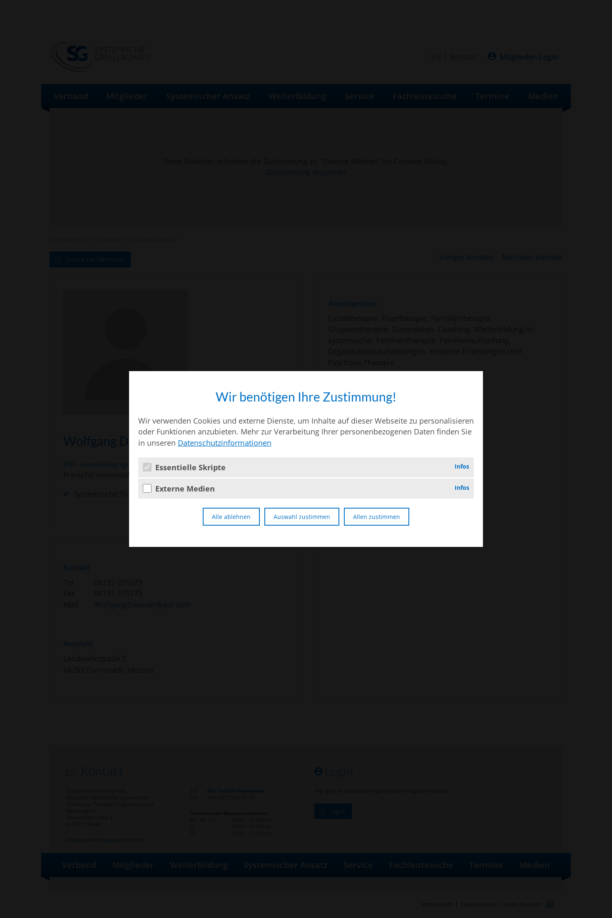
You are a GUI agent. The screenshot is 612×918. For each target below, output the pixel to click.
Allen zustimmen (376, 517)
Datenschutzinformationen (224, 443)
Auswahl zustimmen (302, 517)
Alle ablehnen (231, 517)
